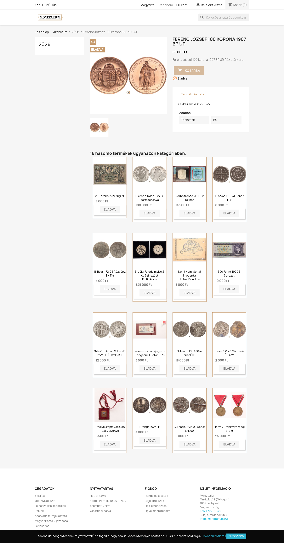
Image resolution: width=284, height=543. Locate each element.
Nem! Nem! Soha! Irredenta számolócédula (189, 275)
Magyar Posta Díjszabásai (51, 521)
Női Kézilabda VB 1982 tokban (189, 198)
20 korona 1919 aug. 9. (110, 196)
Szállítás (40, 496)
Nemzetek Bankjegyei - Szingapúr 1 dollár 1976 (149, 353)
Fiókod (151, 488)
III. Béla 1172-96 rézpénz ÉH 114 (110, 273)
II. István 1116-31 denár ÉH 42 (229, 198)
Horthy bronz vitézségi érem (229, 429)
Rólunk (39, 511)
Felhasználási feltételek (50, 506)
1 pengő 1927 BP (149, 427)
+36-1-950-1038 (47, 5)
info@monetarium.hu (214, 519)
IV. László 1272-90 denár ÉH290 (189, 429)
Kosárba (189, 70)
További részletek (214, 536)
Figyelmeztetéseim (157, 511)
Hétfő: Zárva (98, 496)
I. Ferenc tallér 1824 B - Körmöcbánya (149, 198)
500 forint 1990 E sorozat (229, 273)
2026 (45, 44)
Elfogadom (236, 536)
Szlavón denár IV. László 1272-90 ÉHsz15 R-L (109, 353)
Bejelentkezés (154, 501)
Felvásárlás (42, 526)
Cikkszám (185, 104)
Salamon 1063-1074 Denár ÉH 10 (189, 353)
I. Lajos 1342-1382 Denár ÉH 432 (229, 353)
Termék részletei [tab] (193, 94)
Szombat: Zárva (100, 506)
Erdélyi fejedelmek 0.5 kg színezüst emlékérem (149, 275)
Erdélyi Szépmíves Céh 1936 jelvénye (110, 429)
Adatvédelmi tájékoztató (51, 516)
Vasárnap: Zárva (100, 511)
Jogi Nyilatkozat (45, 501)
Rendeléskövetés (156, 496)
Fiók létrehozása (156, 506)
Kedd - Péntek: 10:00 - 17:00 (108, 501)
